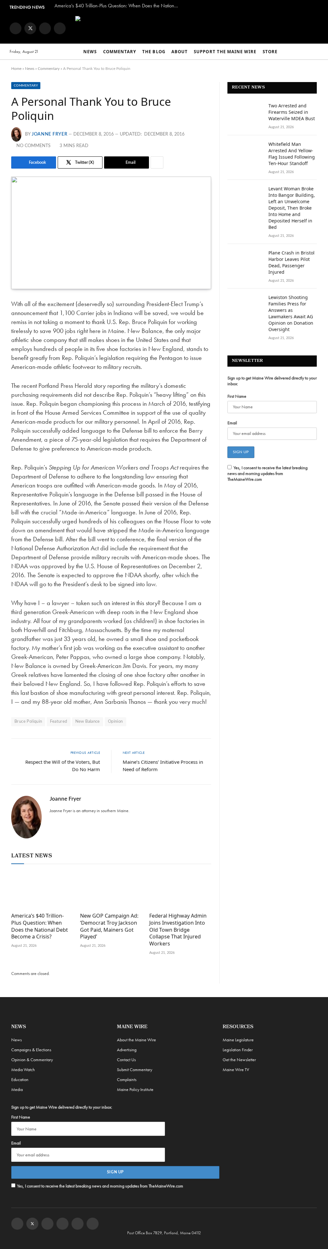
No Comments (33, 146)
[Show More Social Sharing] (157, 162)
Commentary (119, 51)
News (90, 51)
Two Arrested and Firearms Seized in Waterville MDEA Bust (291, 112)
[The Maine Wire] (186, 28)
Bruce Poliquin (28, 722)
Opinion (115, 722)
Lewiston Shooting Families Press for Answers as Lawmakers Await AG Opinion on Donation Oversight (290, 313)
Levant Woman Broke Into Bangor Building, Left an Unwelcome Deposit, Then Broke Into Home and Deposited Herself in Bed (291, 208)
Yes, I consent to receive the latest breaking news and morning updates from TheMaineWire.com (267, 473)
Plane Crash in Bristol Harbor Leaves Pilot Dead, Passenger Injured (291, 262)
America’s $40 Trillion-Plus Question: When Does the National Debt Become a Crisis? (118, 6)
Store (270, 51)
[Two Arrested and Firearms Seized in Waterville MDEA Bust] (245, 114)
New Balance (87, 722)
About (179, 51)
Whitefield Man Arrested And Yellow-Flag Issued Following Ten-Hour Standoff (291, 153)
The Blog (153, 51)
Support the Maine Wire (225, 51)
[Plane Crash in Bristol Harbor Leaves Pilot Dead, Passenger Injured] (245, 261)
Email (232, 423)
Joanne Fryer (49, 134)
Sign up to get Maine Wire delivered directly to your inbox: (272, 381)
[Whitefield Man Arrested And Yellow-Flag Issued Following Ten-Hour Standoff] (245, 152)
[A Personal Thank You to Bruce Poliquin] (111, 233)
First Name (236, 396)
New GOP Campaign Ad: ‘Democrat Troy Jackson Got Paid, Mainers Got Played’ (109, 926)
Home (16, 69)
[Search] (315, 52)
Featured (58, 722)
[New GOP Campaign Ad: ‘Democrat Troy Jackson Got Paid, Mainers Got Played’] (111, 889)
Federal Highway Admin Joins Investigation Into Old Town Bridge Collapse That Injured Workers (178, 929)
